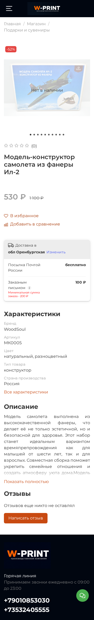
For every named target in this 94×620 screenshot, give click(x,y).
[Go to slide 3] (38, 134)
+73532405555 (26, 609)
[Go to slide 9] (60, 134)
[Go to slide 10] (63, 134)
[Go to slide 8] (56, 134)
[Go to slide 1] (30, 134)
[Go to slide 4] (41, 134)
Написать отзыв (25, 518)
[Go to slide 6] (49, 134)
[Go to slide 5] (45, 134)
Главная (12, 23)
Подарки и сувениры (27, 30)
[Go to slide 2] (34, 134)
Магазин (36, 23)
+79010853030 (27, 600)
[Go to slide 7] (52, 134)
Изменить (56, 252)
